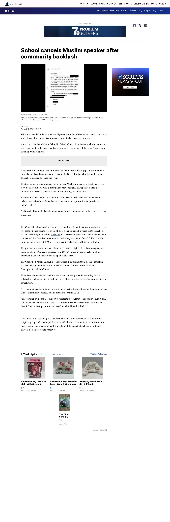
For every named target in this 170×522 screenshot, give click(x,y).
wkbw (9, 11)
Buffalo (124, 10)
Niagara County (150, 10)
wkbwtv (6, 11)
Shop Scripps (141, 3)
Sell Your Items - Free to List (51, 354)
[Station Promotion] (85, 31)
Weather (116, 3)
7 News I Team (102, 10)
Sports (127, 3)
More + (161, 10)
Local (93, 3)
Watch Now (158, 3)
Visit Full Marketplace (98, 354)
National (104, 3)
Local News (114, 10)
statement (55, 234)
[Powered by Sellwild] (103, 430)
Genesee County (135, 10)
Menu (83, 4)
